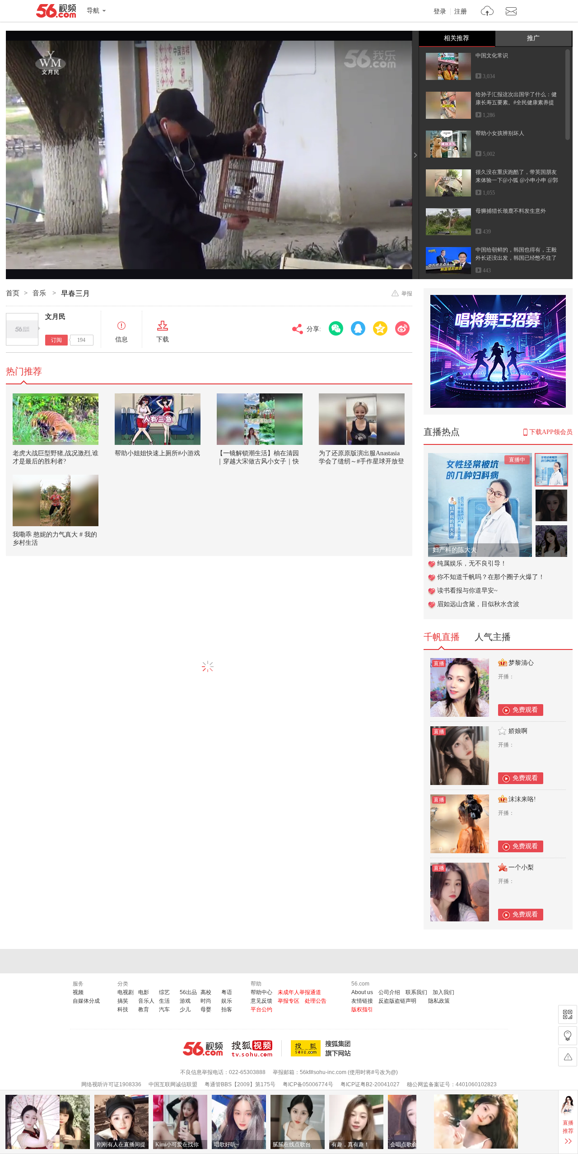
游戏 (185, 1001)
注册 (460, 12)
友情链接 (362, 1001)
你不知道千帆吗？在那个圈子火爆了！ (491, 577)
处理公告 (315, 1001)
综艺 (164, 992)
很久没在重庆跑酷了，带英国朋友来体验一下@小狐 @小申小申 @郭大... (516, 180)
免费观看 (525, 709)
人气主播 (493, 637)
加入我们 (443, 992)
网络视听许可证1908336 (111, 1084)
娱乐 (226, 1001)
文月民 (55, 316)
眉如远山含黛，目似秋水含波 (478, 604)
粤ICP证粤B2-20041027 (370, 1084)
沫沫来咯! (522, 799)
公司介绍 (389, 992)
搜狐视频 (257, 1048)
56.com (56, 12)
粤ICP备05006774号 (308, 1084)
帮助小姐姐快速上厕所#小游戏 (157, 453)
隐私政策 (439, 1001)
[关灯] (567, 1035)
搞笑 (122, 1001)
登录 (440, 12)
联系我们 (416, 992)
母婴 (205, 1009)
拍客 (226, 1009)
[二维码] (567, 1014)
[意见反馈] (567, 1056)
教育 (143, 1009)
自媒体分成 (86, 1001)
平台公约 (261, 1009)
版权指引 (362, 1009)
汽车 (164, 1009)
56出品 (188, 992)
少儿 (185, 1009)
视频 (78, 992)
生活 (164, 1001)
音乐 (40, 293)
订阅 (56, 340)
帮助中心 (261, 992)
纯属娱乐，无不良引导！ (472, 563)
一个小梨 (521, 867)
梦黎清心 (521, 662)
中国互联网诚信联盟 (173, 1084)
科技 (122, 1009)
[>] (487, 12)
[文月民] (22, 329)
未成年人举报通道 (299, 992)
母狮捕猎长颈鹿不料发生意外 (510, 211)
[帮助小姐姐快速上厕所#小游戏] (157, 419)
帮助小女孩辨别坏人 (499, 133)
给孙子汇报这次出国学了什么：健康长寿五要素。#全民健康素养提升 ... (516, 102)
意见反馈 (261, 1001)
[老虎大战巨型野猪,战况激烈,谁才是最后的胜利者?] (55, 419)
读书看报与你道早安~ (467, 590)
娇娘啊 (517, 731)
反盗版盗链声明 (397, 1001)
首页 (12, 293)
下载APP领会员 (551, 432)
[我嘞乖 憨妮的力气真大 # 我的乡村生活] (55, 500)
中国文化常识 (491, 55)
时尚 (205, 1001)
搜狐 (322, 1048)
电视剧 (125, 992)
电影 (143, 992)
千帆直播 (442, 637)
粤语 (226, 992)
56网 (203, 1048)
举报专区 (288, 1001)
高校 (205, 992)
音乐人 (146, 1001)
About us (362, 992)
